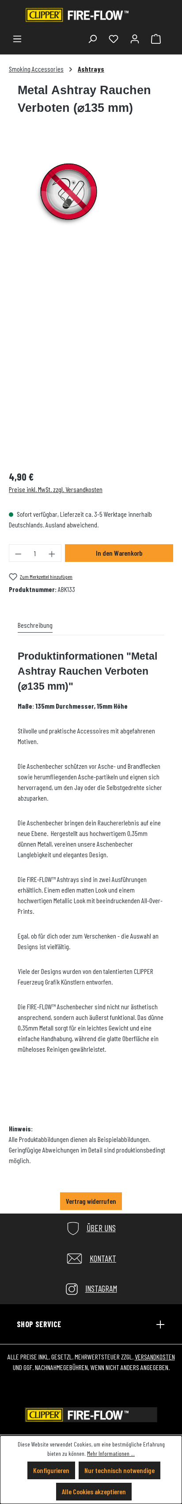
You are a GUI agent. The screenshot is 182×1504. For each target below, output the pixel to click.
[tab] (35, 625)
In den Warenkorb (119, 553)
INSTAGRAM (101, 1288)
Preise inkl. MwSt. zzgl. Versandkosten (55, 489)
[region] (68, 299)
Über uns (101, 1228)
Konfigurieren (51, 1470)
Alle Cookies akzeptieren (94, 1491)
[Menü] (17, 38)
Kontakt (103, 1258)
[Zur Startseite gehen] (91, 15)
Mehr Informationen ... (111, 1453)
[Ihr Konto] (134, 38)
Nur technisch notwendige (119, 1470)
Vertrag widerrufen (91, 1201)
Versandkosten (155, 1356)
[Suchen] (92, 38)
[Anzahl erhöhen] (52, 553)
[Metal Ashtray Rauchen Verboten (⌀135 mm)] (68, 193)
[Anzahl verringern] (18, 553)
